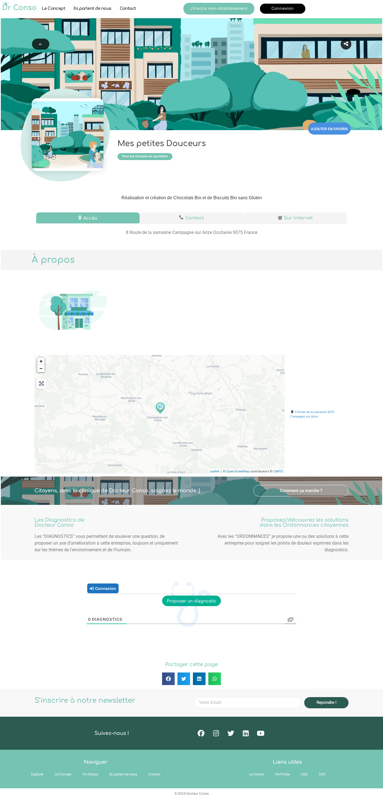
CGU (304, 774)
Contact (128, 8)
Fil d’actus (90, 774)
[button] (300, 490)
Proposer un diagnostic (191, 601)
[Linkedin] (245, 733)
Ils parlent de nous (92, 8)
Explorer (37, 774)
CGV (322, 774)
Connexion (282, 8)
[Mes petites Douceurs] (160, 407)
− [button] (41, 368)
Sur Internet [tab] (298, 218)
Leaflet (215, 471)
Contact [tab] (194, 218)
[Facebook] (201, 733)
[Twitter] (230, 733)
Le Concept (53, 8)
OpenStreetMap (238, 471)
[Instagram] (216, 733)
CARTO (278, 471)
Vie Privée (282, 774)
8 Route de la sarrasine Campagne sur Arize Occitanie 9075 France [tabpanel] (191, 232)
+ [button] (41, 361)
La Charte (256, 774)
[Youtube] (260, 733)
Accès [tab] (90, 218)
